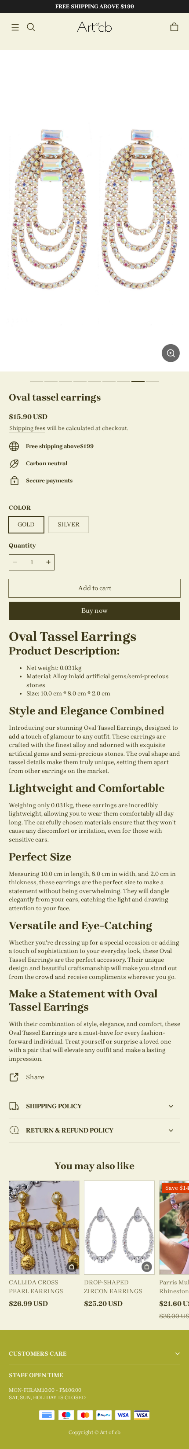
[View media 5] (94, 381)
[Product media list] (94, 210)
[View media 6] (109, 381)
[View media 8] (138, 381)
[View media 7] (123, 381)
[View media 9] (152, 381)
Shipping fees (27, 428)
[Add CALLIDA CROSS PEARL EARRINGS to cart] (71, 1266)
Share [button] (35, 1077)
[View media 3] (65, 381)
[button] (15, 27)
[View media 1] (36, 381)
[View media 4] (80, 381)
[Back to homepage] (94, 27)
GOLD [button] (26, 524)
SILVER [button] (69, 524)
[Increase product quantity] (48, 562)
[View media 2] (51, 381)
